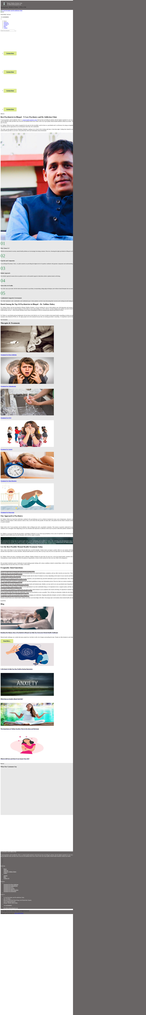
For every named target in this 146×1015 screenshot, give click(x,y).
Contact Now (10, 53)
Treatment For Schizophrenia (11, 886)
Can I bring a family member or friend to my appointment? (15, 585)
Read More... (6, 641)
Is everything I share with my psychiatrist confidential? (14, 580)
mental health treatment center (30, 120)
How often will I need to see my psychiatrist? (11, 582)
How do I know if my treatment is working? (11, 588)
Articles (5, 25)
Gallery (5, 873)
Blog (5, 26)
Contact (5, 28)
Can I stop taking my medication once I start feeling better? (15, 593)
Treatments (6, 23)
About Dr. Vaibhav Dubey (10, 871)
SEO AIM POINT (19, 913)
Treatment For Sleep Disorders (11, 890)
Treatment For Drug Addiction (11, 884)
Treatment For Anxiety (9, 888)
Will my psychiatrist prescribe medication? (11, 577)
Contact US (6, 878)
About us (6, 22)
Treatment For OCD (8, 887)
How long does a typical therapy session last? (11, 574)
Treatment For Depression (10, 891)
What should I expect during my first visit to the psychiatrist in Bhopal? (18, 571)
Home (5, 21)
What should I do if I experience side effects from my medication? (16, 591)
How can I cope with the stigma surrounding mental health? (15, 596)
